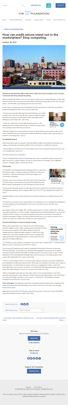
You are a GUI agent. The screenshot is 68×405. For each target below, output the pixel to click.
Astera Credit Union (37, 99)
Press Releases (34, 342)
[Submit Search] (42, 310)
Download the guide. (9, 287)
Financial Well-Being (16, 19)
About (4, 19)
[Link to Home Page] (34, 13)
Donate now (34, 371)
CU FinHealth (21, 155)
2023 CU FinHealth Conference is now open (29, 291)
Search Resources (11, 310)
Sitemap (28, 387)
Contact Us (36, 5)
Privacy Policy (38, 387)
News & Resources (60, 19)
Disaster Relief (38, 19)
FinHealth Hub (48, 5)
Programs (28, 19)
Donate (60, 5)
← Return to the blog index (12, 29)
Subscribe (34, 338)
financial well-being (41, 275)
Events (48, 19)
